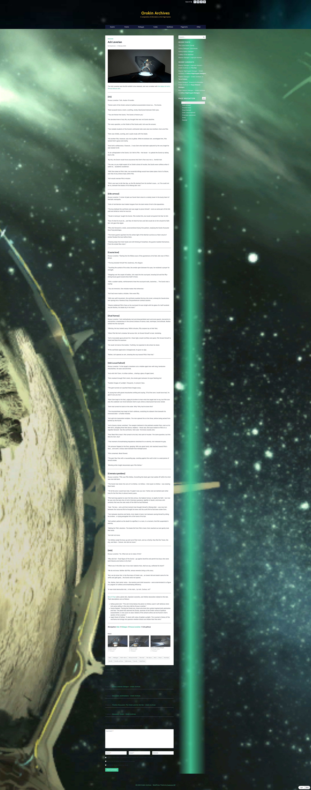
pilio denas (128, 661)
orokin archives (118, 661)
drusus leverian (133, 657)
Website (155, 753)
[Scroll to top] (306, 784)
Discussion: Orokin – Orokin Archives (124, 714)
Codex (155, 27)
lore (155, 657)
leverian (142, 657)
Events (127, 27)
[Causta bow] (186, 107)
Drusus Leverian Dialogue (157, 647)
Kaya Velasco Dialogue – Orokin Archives (191, 90)
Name (108, 753)
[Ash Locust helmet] (188, 112)
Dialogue (141, 27)
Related (184, 120)
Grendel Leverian (112, 647)
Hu (117, 627)
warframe (142, 661)
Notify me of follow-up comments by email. (121, 761)
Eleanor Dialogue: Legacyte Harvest (190, 57)
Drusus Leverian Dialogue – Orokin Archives (126, 686)
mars (160, 657)
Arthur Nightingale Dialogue (196, 73)
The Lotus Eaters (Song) (186, 45)
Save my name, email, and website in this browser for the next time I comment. (130, 757)
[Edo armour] (186, 105)
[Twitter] (201, 1)
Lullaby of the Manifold (185, 54)
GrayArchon (112, 46)
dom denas (123, 657)
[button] (304, 787)
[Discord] (195, 1)
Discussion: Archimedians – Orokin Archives (126, 696)
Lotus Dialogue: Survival (113, 671)
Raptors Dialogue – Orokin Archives (189, 77)
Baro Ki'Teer (112, 597)
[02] (183, 103)
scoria (135, 661)
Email (131, 753)
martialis (166, 657)
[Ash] (184, 117)
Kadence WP (171, 785)
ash (110, 657)
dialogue (115, 657)
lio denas (149, 657)
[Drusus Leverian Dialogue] (160, 641)
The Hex (194, 68)
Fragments (184, 27)
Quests (112, 27)
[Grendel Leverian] (118, 641)
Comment (109, 731)
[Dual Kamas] (186, 110)
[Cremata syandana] (189, 115)
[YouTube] (198, 1)
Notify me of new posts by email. (117, 765)
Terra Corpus (182, 79)
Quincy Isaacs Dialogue (185, 51)
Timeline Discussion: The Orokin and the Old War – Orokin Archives (134, 705)
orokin (110, 661)
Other (199, 27)
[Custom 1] (204, 1)
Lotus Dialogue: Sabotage (165, 671)
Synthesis (170, 27)
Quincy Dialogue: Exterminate (188, 48)
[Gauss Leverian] (139, 641)
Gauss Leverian (133, 647)
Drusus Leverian (134, 627)
